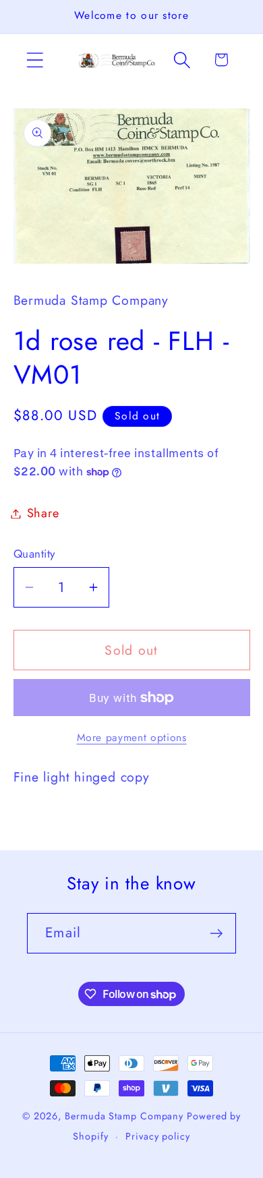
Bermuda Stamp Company (124, 1116)
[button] (35, 59)
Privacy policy (157, 1136)
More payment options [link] (132, 737)
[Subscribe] (216, 933)
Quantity (34, 554)
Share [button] (43, 513)
